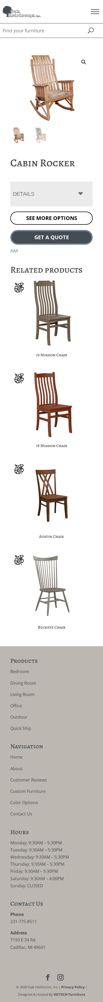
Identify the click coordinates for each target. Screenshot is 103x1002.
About (16, 768)
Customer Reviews (28, 780)
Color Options (24, 802)
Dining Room (23, 683)
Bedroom (19, 671)
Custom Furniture (28, 791)
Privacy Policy (73, 987)
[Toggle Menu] (95, 11)
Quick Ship (20, 728)
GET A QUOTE (51, 237)
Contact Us (21, 814)
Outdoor (18, 717)
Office (16, 706)
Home (16, 757)
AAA (14, 251)
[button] (83, 62)
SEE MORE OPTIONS (51, 218)
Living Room (22, 694)
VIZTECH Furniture (69, 994)
